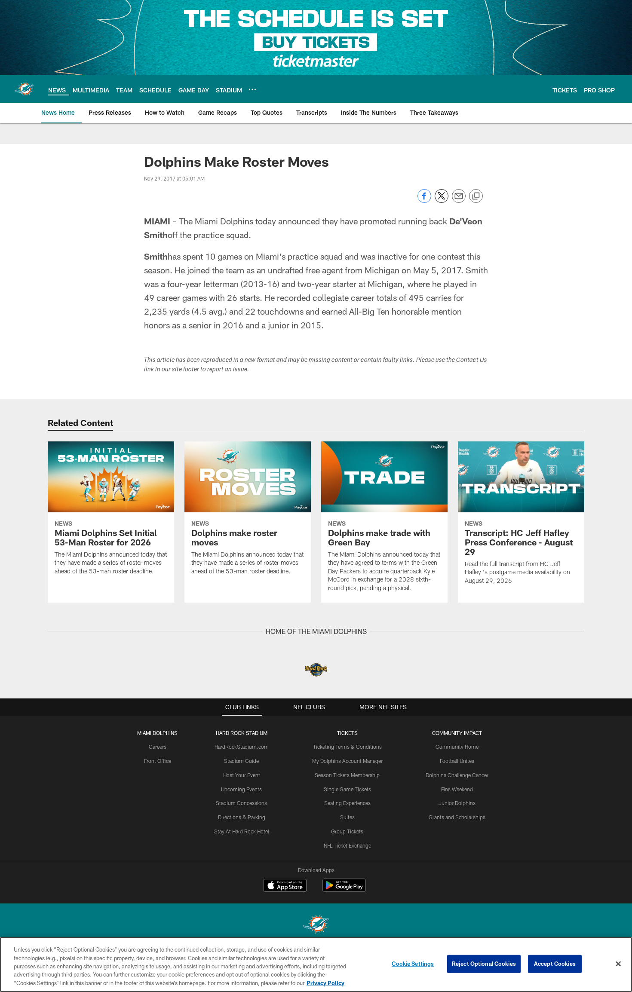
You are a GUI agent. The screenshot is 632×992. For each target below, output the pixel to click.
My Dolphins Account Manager (347, 761)
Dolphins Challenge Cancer (457, 775)
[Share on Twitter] (441, 200)
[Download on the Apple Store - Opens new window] (285, 886)
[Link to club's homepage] (24, 89)
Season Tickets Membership (347, 775)
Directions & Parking (241, 817)
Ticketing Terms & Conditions (347, 747)
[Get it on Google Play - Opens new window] (344, 889)
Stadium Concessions (241, 803)
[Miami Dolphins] (316, 925)
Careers (157, 747)
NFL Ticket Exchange (347, 845)
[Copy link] (476, 196)
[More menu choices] (252, 89)
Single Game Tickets (347, 789)
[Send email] (459, 200)
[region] (316, 964)
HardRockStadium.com (242, 747)
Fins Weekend (457, 789)
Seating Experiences (347, 803)
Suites (347, 817)
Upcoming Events (241, 789)
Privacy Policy (325, 983)
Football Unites (457, 761)
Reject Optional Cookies (484, 963)
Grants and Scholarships (457, 817)
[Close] (618, 964)
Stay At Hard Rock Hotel (241, 831)
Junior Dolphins (457, 803)
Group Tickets (347, 831)
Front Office (157, 761)
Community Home (457, 747)
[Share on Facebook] (424, 200)
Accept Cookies (555, 963)
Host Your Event (241, 775)
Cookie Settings (413, 963)
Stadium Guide (241, 761)
